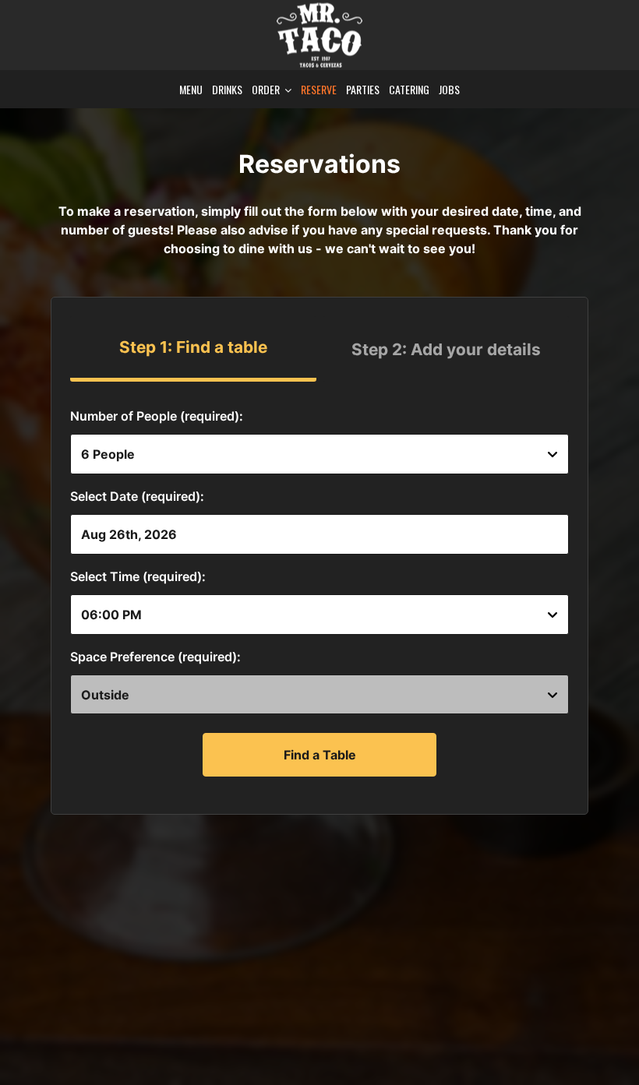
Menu (191, 89)
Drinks (227, 89)
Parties (363, 89)
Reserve (319, 89)
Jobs (449, 89)
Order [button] (267, 89)
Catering (409, 89)
